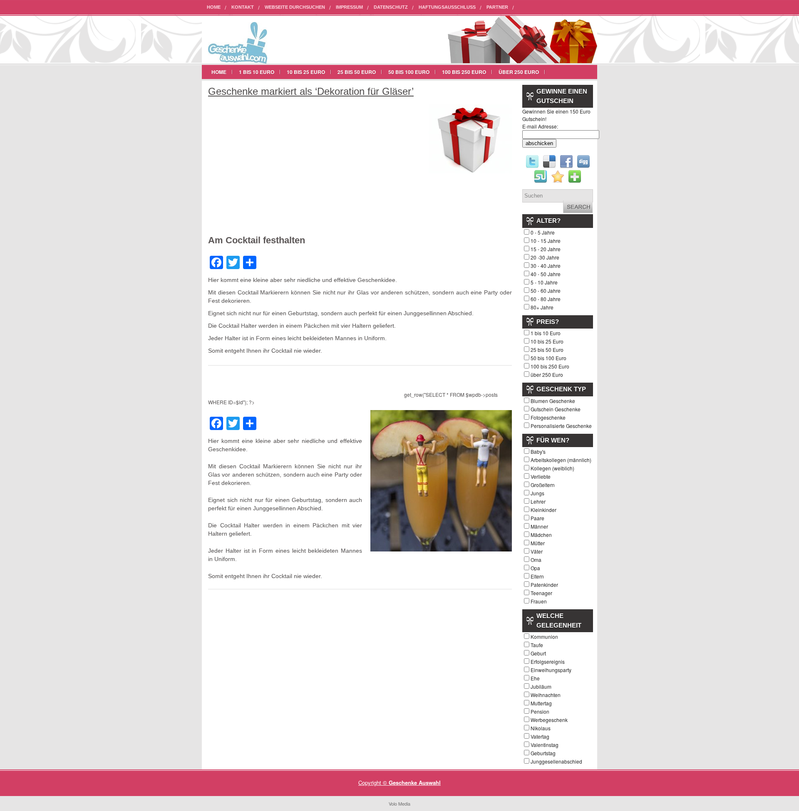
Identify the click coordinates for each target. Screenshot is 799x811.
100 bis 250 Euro (464, 72)
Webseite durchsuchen (295, 7)
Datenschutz (391, 7)
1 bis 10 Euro (256, 72)
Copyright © (373, 782)
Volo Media (399, 803)
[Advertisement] (278, 170)
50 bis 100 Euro (408, 72)
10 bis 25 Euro (306, 72)
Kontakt (242, 7)
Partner (497, 7)
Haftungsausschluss (447, 7)
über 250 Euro (519, 72)
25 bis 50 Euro (356, 72)
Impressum (349, 7)
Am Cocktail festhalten (256, 240)
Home (214, 7)
